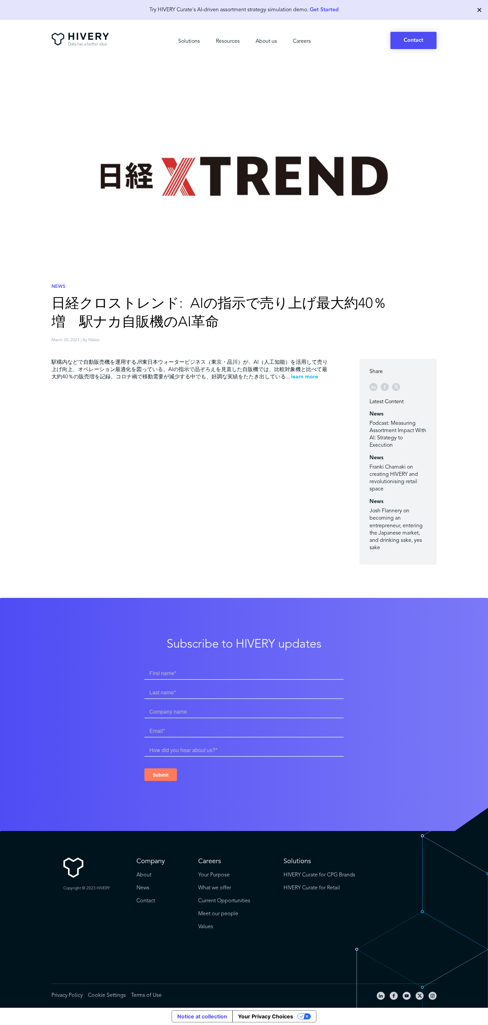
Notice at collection (202, 1016)
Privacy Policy (67, 995)
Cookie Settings (107, 995)
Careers (302, 41)
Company (150, 861)
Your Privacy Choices (265, 1016)
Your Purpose (214, 875)
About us (266, 41)
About (143, 875)
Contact (413, 40)
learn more (304, 377)
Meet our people (218, 914)
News (142, 888)
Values (205, 926)
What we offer (214, 888)
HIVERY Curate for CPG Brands (319, 875)
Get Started (324, 10)
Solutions (189, 41)
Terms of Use (146, 995)
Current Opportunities (224, 901)
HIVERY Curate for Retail (312, 888)
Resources (228, 41)
